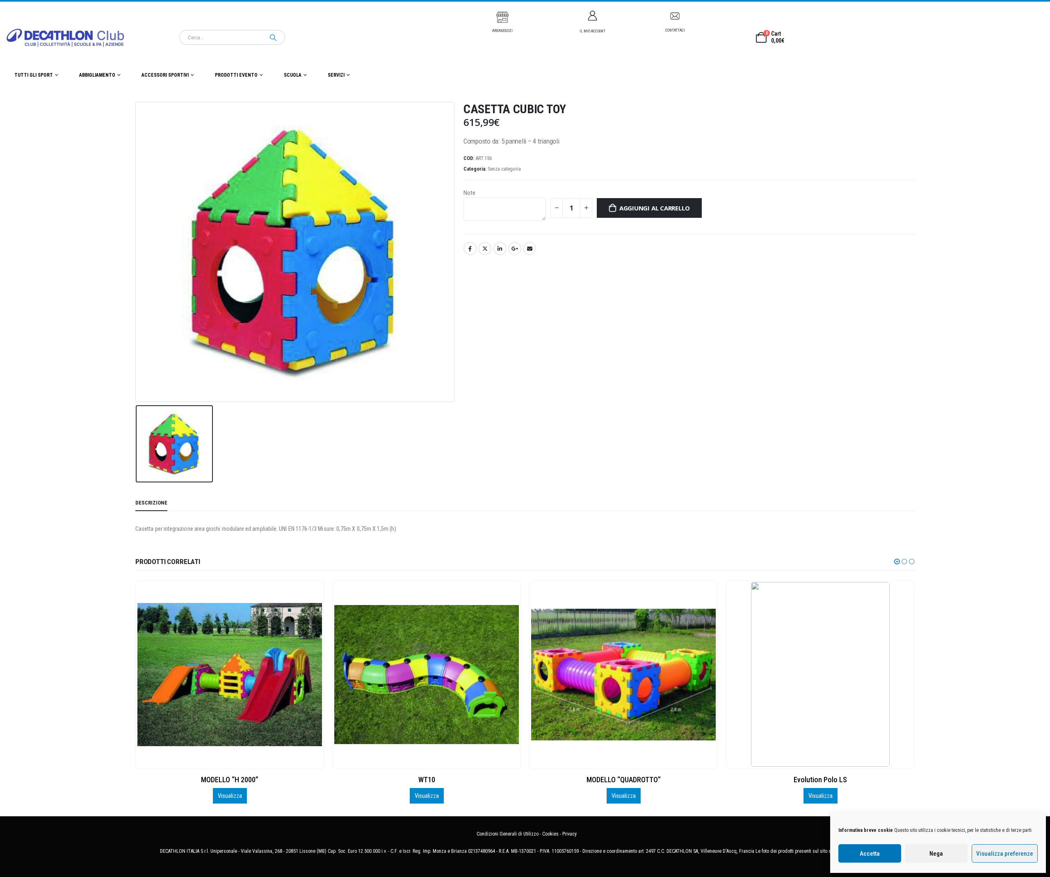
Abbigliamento (97, 75)
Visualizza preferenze (1004, 853)
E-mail (529, 248)
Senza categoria (504, 169)
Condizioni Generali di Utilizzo (508, 834)
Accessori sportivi (165, 75)
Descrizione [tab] (151, 503)
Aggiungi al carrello (654, 208)
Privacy (569, 834)
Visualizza (230, 795)
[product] (229, 674)
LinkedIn (500, 248)
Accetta (870, 853)
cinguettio (484, 248)
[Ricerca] (273, 37)
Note (469, 192)
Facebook (470, 248)
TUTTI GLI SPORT (33, 75)
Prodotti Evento (236, 75)
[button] (897, 561)
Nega (936, 853)
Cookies (550, 834)
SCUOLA (292, 75)
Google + (514, 248)
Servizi (336, 75)
